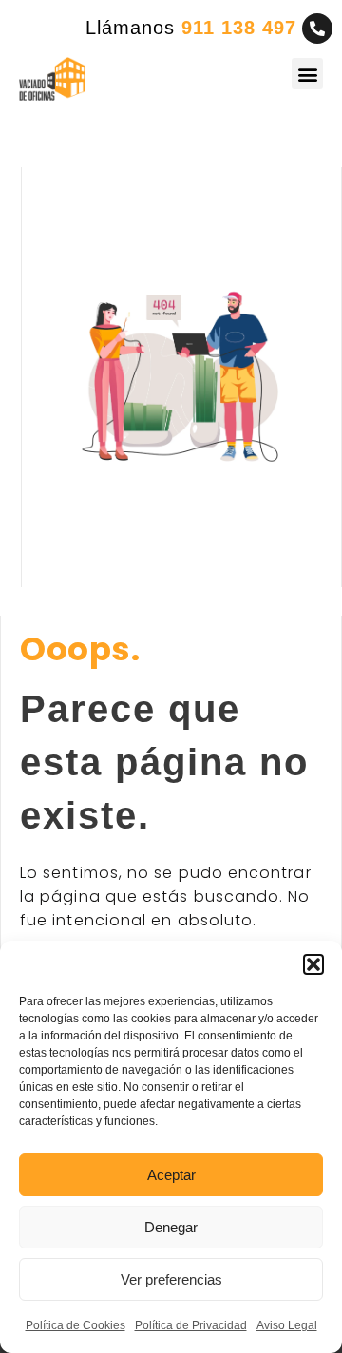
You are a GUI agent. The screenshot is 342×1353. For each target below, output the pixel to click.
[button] (313, 964)
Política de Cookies (75, 1325)
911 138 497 (238, 27)
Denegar (171, 1227)
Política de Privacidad (191, 1325)
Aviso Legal (286, 1325)
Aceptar (171, 1175)
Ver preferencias (171, 1279)
